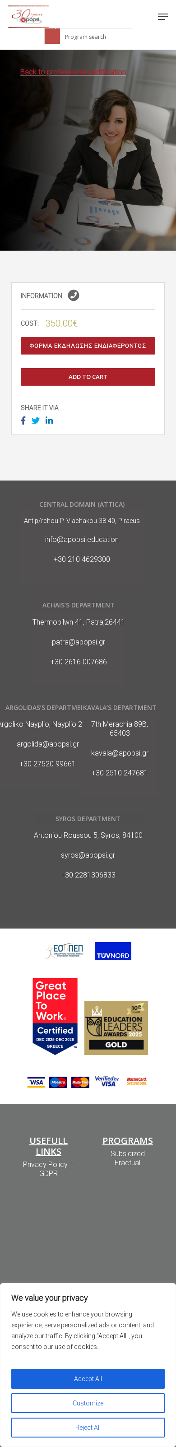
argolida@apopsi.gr (48, 744)
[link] (28, 16)
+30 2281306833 (88, 875)
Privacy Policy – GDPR (48, 1169)
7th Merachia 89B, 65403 (119, 729)
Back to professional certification (73, 72)
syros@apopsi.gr (88, 855)
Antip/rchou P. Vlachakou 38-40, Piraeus (82, 521)
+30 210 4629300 (82, 559)
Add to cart (88, 377)
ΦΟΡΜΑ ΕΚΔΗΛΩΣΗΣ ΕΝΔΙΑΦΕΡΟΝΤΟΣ (88, 345)
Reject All (88, 1427)
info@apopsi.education (82, 539)
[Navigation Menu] (163, 16)
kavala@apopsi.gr (119, 753)
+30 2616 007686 (79, 662)
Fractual (127, 1162)
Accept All (88, 1378)
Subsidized (128, 1153)
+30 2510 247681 (120, 773)
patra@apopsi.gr (78, 642)
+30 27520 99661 (47, 764)
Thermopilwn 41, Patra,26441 (78, 622)
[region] (88, 1365)
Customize (88, 1403)
